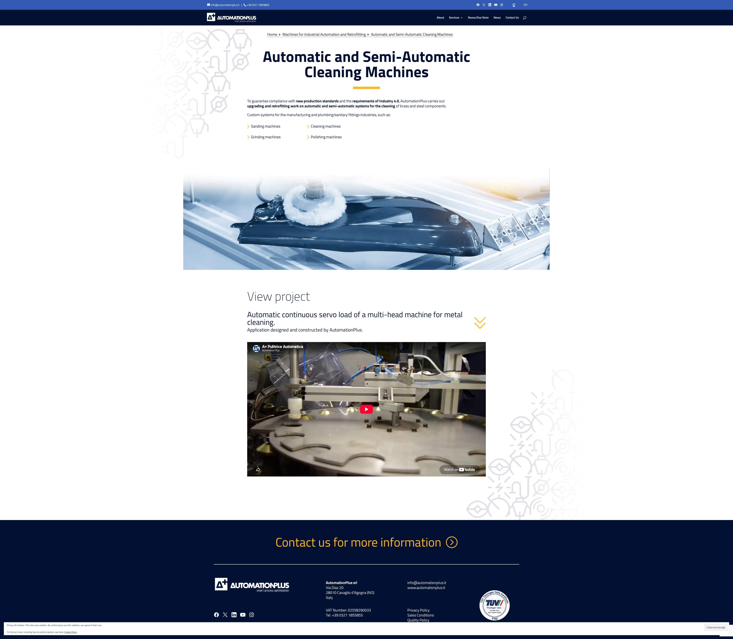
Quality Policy (418, 620)
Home (272, 34)
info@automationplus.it (426, 583)
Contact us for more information (358, 541)
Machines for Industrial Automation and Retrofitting (324, 34)
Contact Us (512, 18)
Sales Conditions (420, 615)
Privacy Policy (418, 610)
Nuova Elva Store (478, 18)
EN (525, 4)
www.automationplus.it (426, 587)
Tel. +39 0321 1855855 (344, 615)
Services (454, 18)
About (440, 18)
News (497, 18)
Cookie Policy (70, 632)
